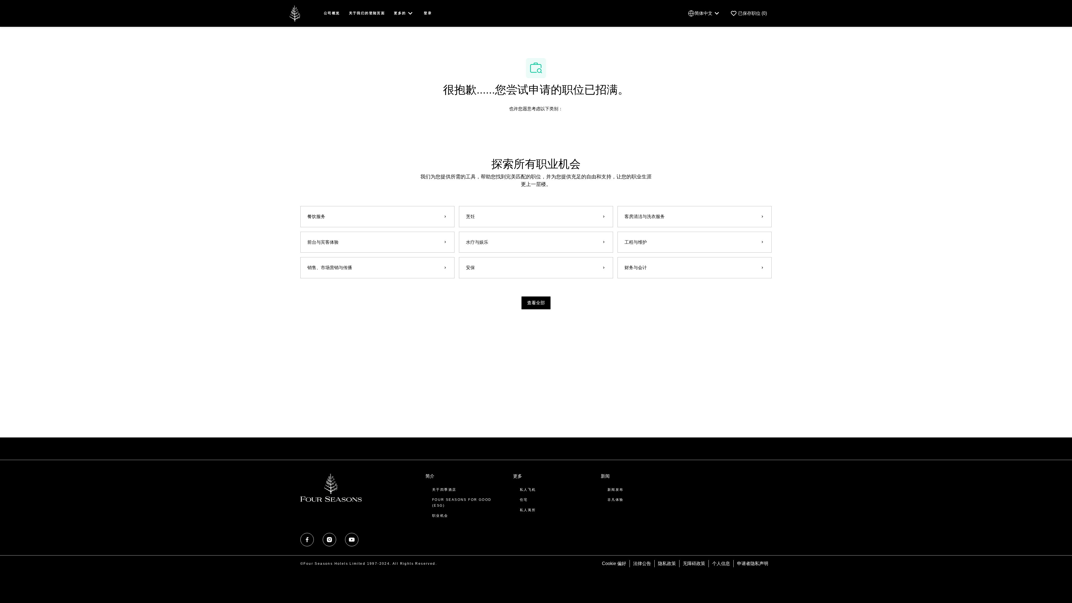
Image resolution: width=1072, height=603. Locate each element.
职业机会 (440, 516)
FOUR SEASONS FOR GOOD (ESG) (461, 502)
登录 (428, 13)
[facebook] (307, 539)
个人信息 (721, 563)
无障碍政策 (694, 563)
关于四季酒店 (444, 490)
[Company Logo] (295, 13)
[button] (536, 303)
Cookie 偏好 (614, 563)
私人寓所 (528, 510)
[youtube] (351, 539)
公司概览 (332, 13)
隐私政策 (667, 563)
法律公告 (642, 563)
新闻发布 (615, 490)
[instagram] (329, 539)
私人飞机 (528, 490)
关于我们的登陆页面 (367, 13)
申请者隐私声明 (752, 563)
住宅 (524, 500)
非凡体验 (615, 500)
